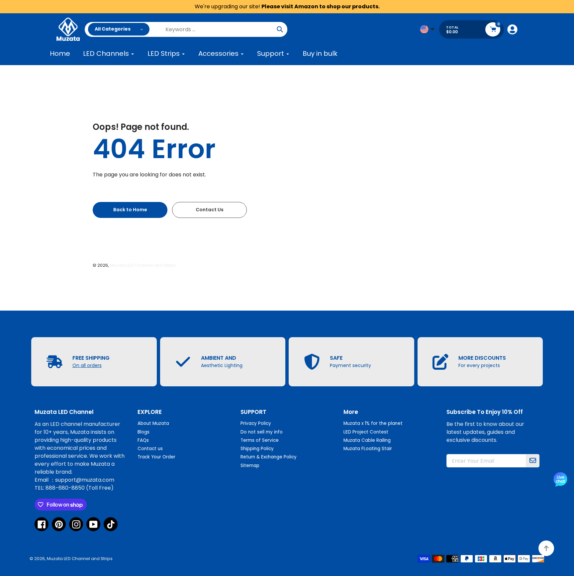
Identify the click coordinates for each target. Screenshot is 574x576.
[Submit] (532, 460)
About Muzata (153, 423)
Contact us (150, 448)
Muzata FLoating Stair (367, 448)
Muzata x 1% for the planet (373, 423)
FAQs (143, 440)
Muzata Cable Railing (367, 440)
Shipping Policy (257, 448)
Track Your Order (156, 457)
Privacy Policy (255, 423)
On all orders (87, 365)
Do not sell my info (261, 432)
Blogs (143, 432)
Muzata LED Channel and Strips (143, 265)
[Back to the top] (546, 548)
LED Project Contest (365, 432)
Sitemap (249, 465)
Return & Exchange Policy (268, 457)
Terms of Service (259, 440)
